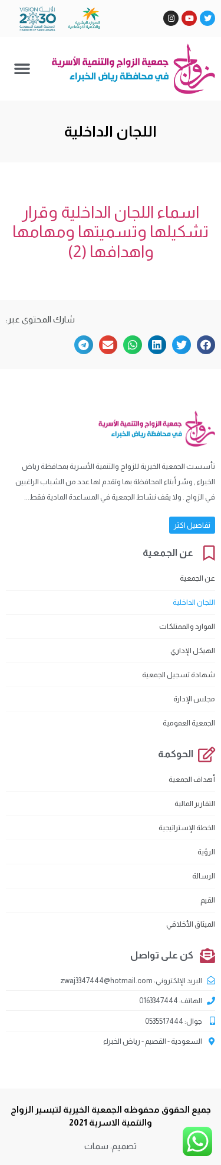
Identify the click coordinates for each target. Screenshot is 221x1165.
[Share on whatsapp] (132, 344)
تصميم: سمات (110, 1146)
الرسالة (203, 875)
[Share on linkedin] (157, 344)
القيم (207, 900)
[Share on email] (108, 344)
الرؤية (206, 851)
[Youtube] (189, 18)
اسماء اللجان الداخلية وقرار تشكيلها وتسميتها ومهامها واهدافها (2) (110, 232)
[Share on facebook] (206, 344)
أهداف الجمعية (192, 779)
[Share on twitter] (181, 344)
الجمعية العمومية (189, 722)
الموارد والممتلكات (187, 626)
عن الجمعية (197, 578)
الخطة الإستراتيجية (187, 827)
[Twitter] (207, 18)
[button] (22, 69)
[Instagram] (171, 18)
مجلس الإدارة (194, 698)
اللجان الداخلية (194, 602)
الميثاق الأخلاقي (190, 924)
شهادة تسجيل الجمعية (178, 674)
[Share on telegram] (83, 344)
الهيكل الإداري (192, 650)
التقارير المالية (194, 803)
